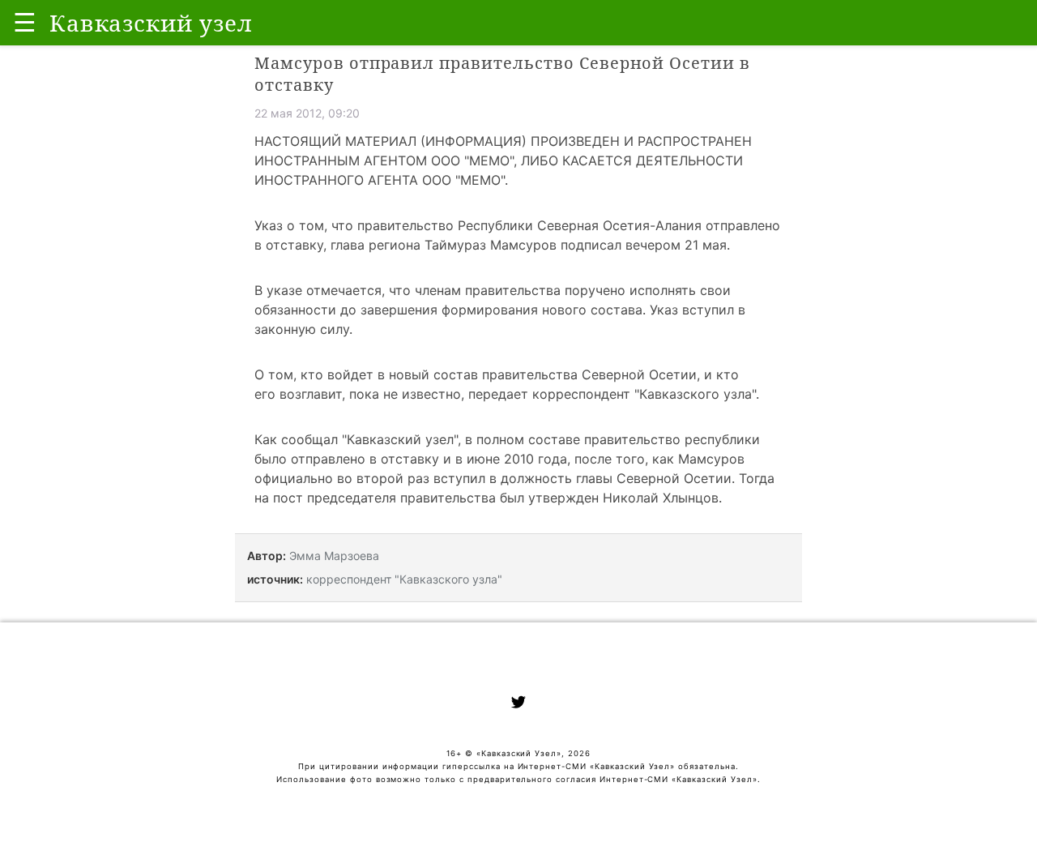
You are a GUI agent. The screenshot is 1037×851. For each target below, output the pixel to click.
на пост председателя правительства (375, 498)
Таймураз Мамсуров (491, 245)
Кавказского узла (695, 394)
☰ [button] (24, 22)
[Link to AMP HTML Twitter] (518, 704)
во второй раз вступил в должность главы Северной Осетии (534, 478)
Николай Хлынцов (661, 498)
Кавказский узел (400, 439)
